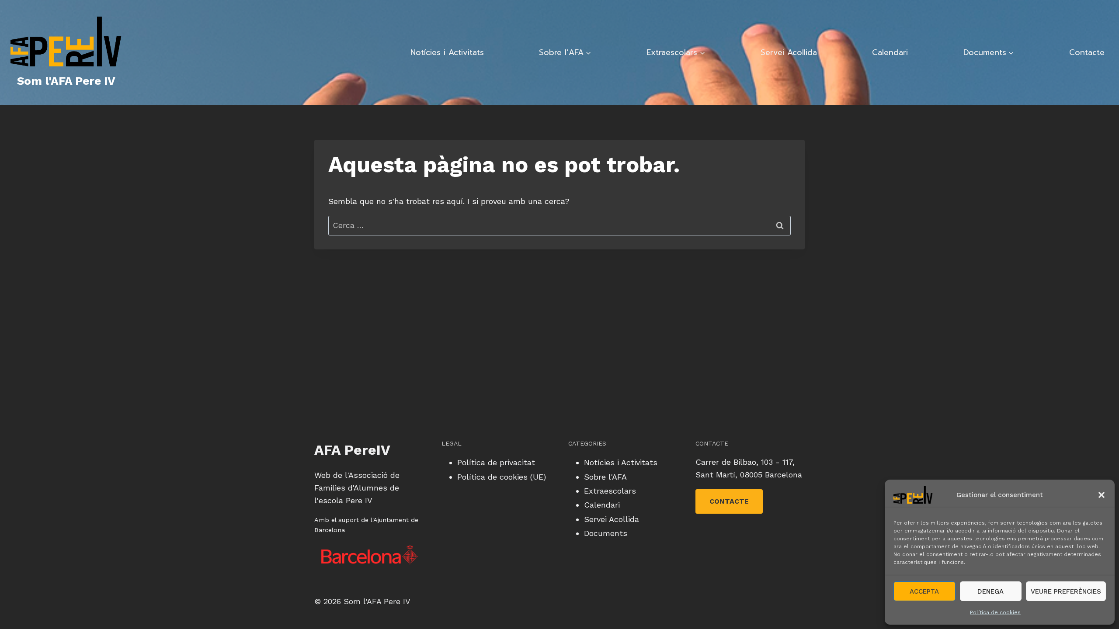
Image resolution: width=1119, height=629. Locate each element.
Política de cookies (995, 612)
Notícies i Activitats (447, 52)
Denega (990, 591)
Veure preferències (1066, 591)
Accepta (924, 591)
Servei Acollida (789, 52)
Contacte (1087, 52)
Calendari (890, 52)
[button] (1101, 495)
